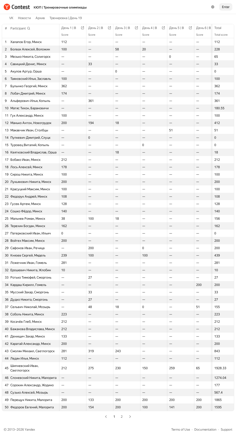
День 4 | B (149, 28)
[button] (20, 28)
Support (226, 429)
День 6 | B (203, 28)
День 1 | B (68, 28)
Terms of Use (180, 429)
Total (217, 28)
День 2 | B (95, 28)
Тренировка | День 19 (66, 18)
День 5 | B (176, 28)
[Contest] (17, 7)
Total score (220, 34)
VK (11, 18)
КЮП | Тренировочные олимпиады (60, 7)
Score (64, 34)
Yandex (30, 429)
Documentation (205, 429)
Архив (40, 18)
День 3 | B (122, 28)
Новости (24, 18)
